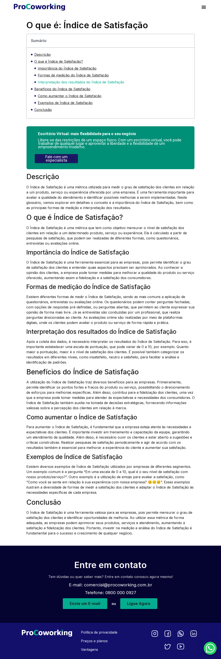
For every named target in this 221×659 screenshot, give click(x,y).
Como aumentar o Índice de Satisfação (69, 96)
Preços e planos (94, 641)
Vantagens (89, 649)
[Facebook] (168, 633)
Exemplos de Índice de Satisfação (65, 103)
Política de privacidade (99, 632)
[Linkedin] (193, 633)
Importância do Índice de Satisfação (67, 68)
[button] (203, 7)
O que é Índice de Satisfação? (58, 61)
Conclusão (43, 110)
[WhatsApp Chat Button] (210, 648)
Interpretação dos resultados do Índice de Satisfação (81, 82)
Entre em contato (110, 565)
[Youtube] (181, 646)
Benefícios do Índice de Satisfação (62, 89)
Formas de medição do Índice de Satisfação (73, 75)
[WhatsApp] (181, 633)
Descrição (42, 54)
